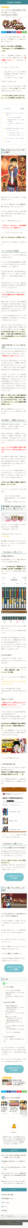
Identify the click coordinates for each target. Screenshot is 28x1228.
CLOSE (22, 108)
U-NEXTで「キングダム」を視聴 (14, 968)
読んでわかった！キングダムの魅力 (15, 114)
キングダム (6, 1202)
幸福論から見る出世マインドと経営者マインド (14, 1162)
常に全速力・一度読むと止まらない (16, 124)
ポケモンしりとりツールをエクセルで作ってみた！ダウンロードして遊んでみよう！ (14, 1182)
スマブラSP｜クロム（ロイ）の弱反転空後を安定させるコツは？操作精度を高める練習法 (14, 1175)
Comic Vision (14, 2)
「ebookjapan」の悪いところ (16, 135)
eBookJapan (6, 536)
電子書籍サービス (8, 1198)
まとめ (8, 141)
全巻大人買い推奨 (5, 7)
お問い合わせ (18, 1221)
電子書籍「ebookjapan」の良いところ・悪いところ (15, 129)
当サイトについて (10, 1221)
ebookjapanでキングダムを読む (14, 877)
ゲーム (5, 1206)
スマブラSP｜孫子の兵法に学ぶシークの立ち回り (14, 1168)
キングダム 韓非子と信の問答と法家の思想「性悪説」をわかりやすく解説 (14, 1156)
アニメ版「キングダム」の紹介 (15, 138)
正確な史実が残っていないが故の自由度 (16, 120)
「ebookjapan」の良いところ (16, 132)
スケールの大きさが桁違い (15, 117)
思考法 (5, 1210)
